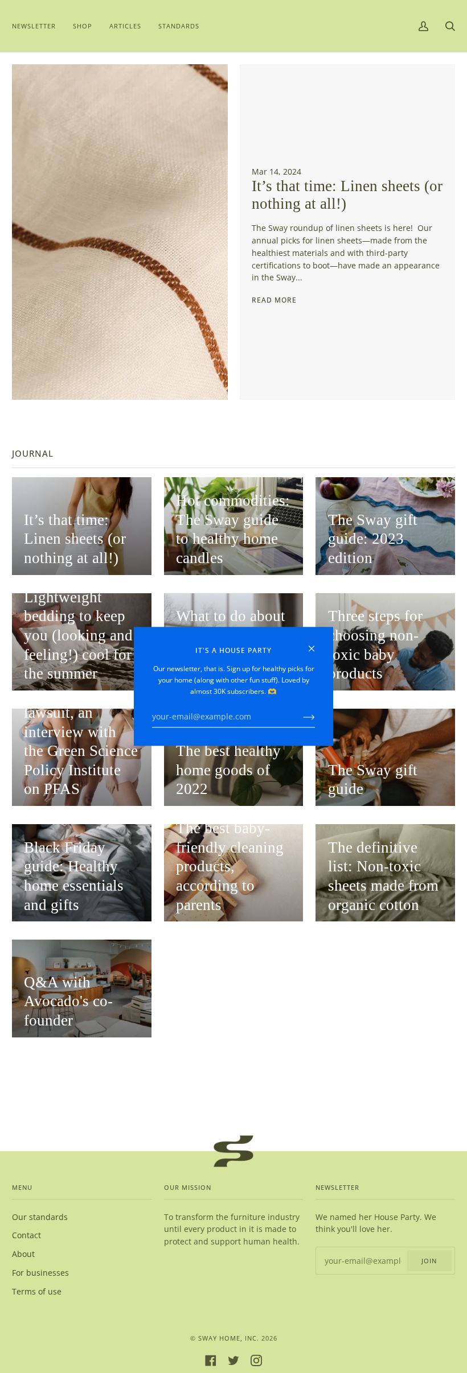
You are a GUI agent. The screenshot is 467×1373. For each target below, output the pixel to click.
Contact (26, 1235)
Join (429, 1260)
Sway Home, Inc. (228, 1338)
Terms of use (37, 1291)
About (23, 1253)
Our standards (40, 1216)
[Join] (300, 717)
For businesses (40, 1272)
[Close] (316, 643)
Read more (274, 300)
